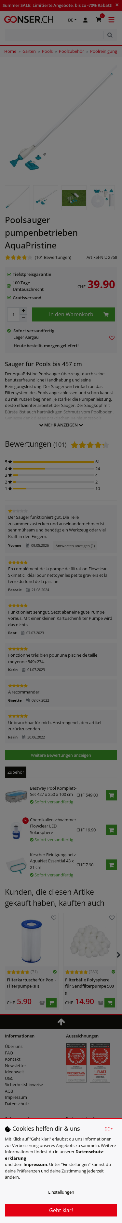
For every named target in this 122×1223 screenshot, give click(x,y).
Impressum (35, 1164)
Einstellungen (61, 1192)
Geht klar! (61, 1210)
